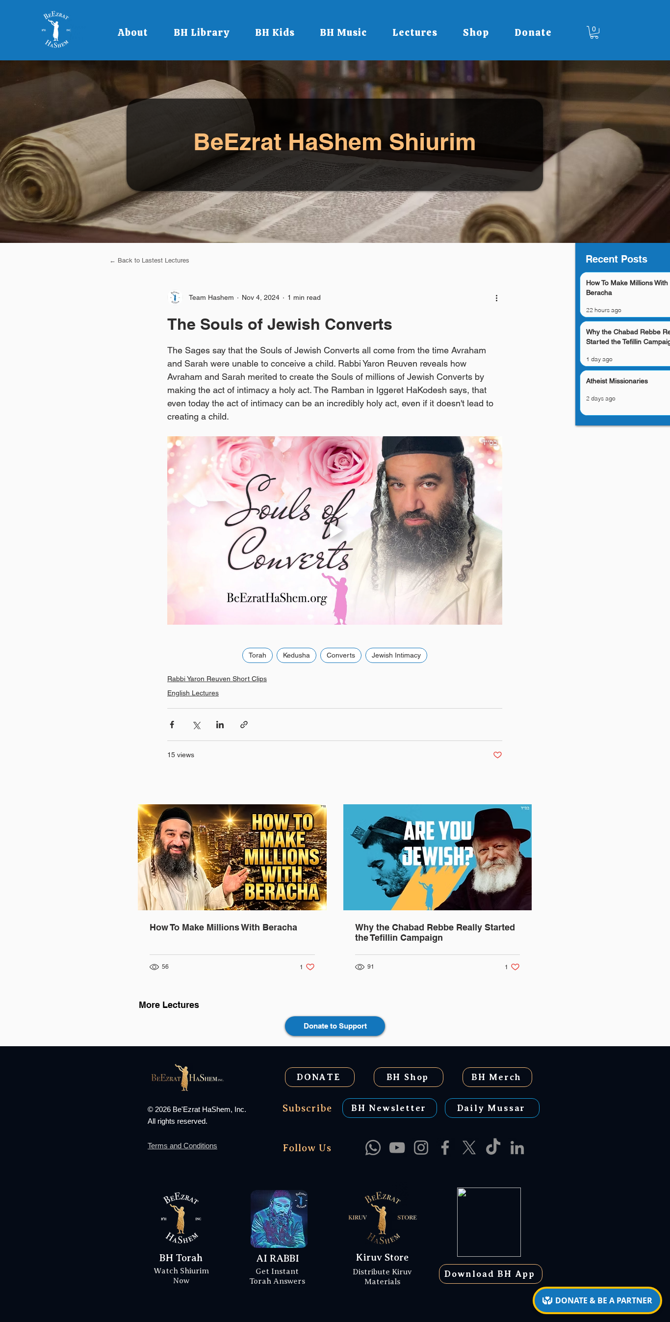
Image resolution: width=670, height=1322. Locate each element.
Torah (257, 655)
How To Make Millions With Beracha (223, 927)
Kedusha (296, 655)
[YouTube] (397, 1147)
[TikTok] (493, 1147)
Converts (341, 655)
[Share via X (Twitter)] (196, 724)
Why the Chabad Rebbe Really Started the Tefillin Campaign (435, 932)
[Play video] (334, 530)
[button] (133, 32)
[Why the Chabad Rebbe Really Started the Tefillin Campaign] (437, 857)
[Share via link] (244, 724)
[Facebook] (445, 1147)
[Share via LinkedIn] (220, 724)
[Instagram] (421, 1147)
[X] (469, 1147)
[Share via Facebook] (172, 724)
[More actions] (496, 297)
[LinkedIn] (517, 1147)
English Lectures (193, 693)
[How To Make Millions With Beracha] (232, 857)
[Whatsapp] (373, 1147)
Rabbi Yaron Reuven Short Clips (217, 679)
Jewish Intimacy (396, 655)
